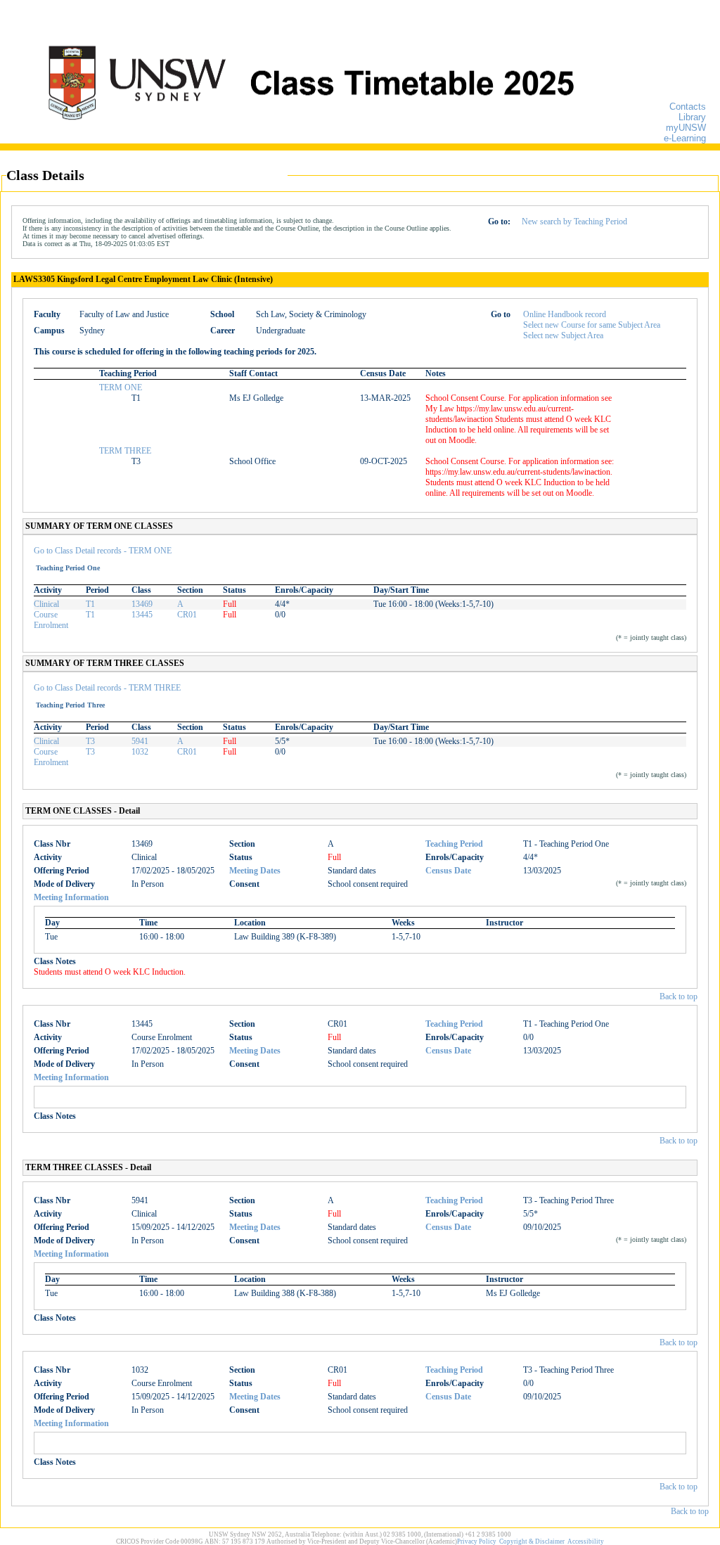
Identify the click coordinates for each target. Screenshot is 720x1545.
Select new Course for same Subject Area (591, 325)
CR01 (187, 615)
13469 (142, 604)
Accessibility (585, 1541)
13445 (142, 615)
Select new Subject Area (563, 335)
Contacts (687, 106)
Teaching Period (454, 844)
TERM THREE (125, 451)
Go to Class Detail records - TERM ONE (103, 551)
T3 (90, 741)
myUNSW (686, 127)
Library (692, 117)
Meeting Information (71, 897)
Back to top (679, 996)
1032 (139, 752)
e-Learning (685, 138)
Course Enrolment (51, 620)
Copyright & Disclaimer (532, 1541)
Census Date (448, 871)
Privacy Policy (476, 1541)
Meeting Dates (255, 871)
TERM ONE (120, 387)
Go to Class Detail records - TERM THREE (107, 688)
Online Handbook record (564, 314)
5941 (139, 741)
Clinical (46, 604)
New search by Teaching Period (574, 221)
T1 (90, 604)
